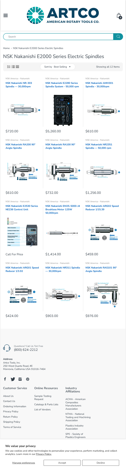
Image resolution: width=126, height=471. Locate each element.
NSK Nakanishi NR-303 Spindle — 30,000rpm (19, 84)
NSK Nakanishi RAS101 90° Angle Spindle (101, 269)
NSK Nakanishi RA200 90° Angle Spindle (20, 146)
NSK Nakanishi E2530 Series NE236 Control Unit (22, 207)
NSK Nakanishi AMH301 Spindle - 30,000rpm (99, 84)
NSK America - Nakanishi (18, 78)
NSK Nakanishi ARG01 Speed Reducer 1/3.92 (22, 269)
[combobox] (63, 37)
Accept (62, 462)
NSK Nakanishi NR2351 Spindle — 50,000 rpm (98, 146)
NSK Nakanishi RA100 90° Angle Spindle (60, 146)
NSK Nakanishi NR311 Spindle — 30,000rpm (62, 269)
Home (6, 48)
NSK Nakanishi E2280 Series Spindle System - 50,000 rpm (62, 84)
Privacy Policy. (44, 454)
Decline (101, 462)
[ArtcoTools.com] (63, 15)
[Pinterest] (27, 379)
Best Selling (60, 66)
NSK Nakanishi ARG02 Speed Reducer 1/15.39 (102, 207)
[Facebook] (5, 379)
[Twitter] (12, 379)
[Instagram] (20, 379)
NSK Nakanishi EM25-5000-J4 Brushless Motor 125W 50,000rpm (62, 209)
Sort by (48, 66)
